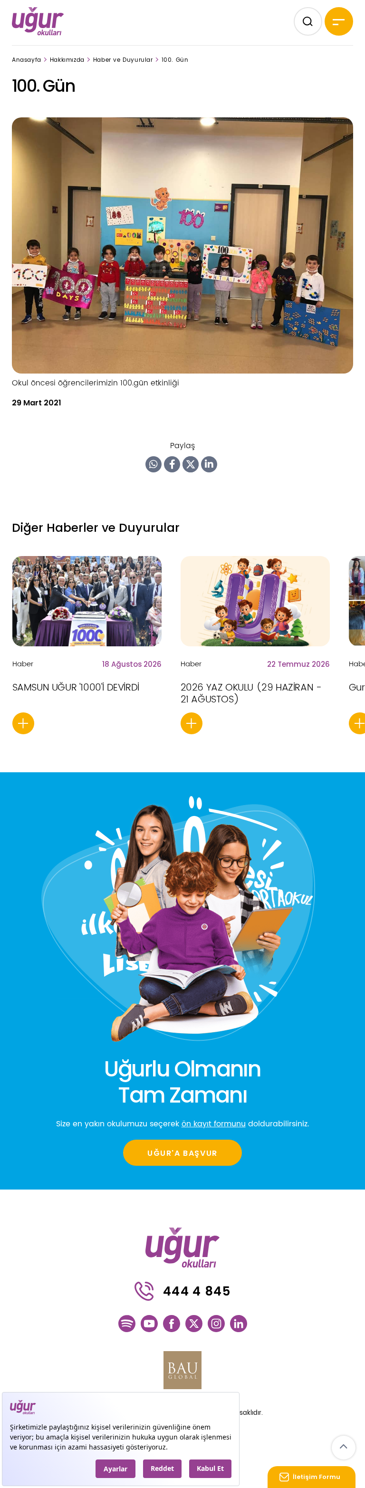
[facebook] (171, 1323)
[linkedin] (238, 1323)
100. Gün (175, 60)
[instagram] (216, 1323)
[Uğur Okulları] (38, 21)
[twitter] (193, 1323)
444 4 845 (197, 1291)
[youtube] (149, 1323)
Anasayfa (26, 60)
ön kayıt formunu (214, 1124)
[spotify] (126, 1323)
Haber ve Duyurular (123, 60)
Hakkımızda (67, 60)
